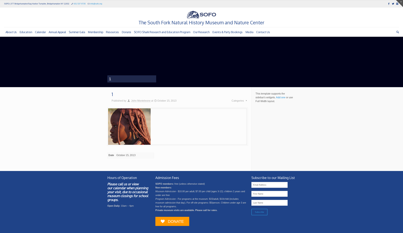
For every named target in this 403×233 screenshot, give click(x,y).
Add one (280, 97)
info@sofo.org (96, 4)
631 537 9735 (80, 4)
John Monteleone (140, 100)
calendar (119, 188)
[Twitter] (393, 3)
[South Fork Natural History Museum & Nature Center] (201, 15)
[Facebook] (388, 3)
